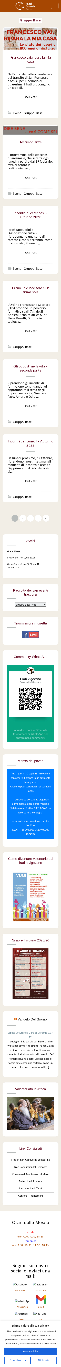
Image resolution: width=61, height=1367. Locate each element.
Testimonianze (30, 142)
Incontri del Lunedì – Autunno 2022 (30, 443)
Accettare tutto (30, 1351)
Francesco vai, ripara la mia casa (30, 59)
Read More (32, 97)
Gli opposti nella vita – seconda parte (30, 368)
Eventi (17, 113)
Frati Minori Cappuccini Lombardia (30, 1160)
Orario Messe (13, 551)
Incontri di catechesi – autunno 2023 (30, 215)
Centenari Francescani (30, 1196)
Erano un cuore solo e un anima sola (30, 290)
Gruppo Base (33, 113)
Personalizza (15, 1360)
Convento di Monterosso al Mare (30, 1174)
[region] (30, 1344)
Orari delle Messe (30, 1222)
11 (38, 518)
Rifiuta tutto (43, 1360)
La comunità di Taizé (30, 1188)
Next (46, 518)
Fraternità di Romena (30, 1181)
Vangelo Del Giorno (32, 1019)
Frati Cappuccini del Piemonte (30, 1167)
